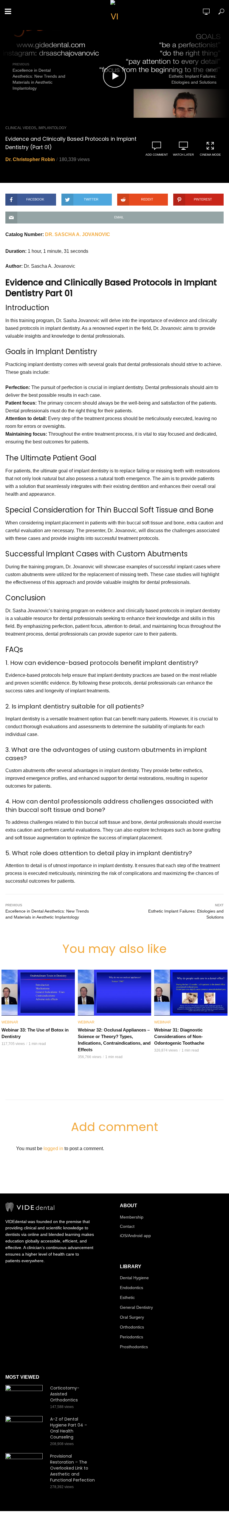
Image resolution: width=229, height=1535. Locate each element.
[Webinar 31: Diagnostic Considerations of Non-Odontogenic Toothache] (191, 993)
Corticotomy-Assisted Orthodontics (64, 1394)
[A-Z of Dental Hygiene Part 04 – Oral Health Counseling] (25, 1428)
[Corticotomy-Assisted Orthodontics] (25, 1397)
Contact (127, 1226)
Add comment (157, 154)
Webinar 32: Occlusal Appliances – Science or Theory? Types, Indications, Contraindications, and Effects (114, 1039)
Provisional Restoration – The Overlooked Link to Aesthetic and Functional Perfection (72, 1468)
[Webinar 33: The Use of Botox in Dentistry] (38, 993)
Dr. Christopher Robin (30, 159)
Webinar (9, 1022)
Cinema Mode (210, 154)
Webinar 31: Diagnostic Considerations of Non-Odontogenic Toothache (179, 1036)
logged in (53, 1148)
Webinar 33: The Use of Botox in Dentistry (35, 1033)
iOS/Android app (135, 1235)
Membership (131, 1217)
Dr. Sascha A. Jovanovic (77, 234)
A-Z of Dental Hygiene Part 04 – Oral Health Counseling (68, 1428)
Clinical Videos (20, 128)
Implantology (52, 128)
